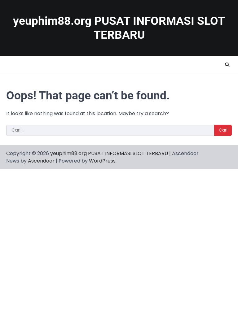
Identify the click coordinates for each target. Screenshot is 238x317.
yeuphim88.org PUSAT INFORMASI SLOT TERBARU (109, 153)
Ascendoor (41, 160)
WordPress (102, 160)
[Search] (227, 64)
